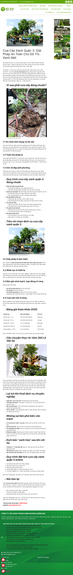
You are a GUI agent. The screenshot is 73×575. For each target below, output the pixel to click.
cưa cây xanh (25, 9)
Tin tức (68, 6)
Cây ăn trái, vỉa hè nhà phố (40, 9)
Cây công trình (55, 9)
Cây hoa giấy (67, 9)
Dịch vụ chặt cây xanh (55, 6)
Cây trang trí (49, 12)
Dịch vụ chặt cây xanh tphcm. (28, 6)
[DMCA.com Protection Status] (5, 572)
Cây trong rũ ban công (64, 12)
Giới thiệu (43, 6)
